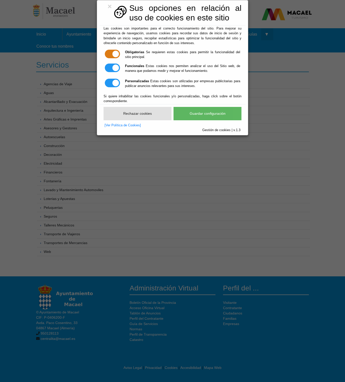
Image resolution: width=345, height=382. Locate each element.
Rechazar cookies (137, 113)
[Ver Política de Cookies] (123, 125)
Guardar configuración (208, 113)
